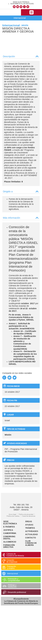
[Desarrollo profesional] (4, 592)
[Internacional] (4, 574)
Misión (25, 25)
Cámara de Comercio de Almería (15, 555)
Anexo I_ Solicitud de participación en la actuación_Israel (19, 326)
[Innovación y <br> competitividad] (4, 580)
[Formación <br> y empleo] (4, 567)
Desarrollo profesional (17, 592)
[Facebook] (14, 6)
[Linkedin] (21, 6)
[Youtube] (17, 6)
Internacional (20, 18)
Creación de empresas (12, 561)
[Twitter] (27, 6)
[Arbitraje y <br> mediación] (4, 586)
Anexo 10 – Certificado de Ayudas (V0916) (24, 332)
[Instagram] (24, 6)
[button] (31, 12)
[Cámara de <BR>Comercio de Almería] (4, 555)
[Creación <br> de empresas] (4, 561)
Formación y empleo (11, 567)
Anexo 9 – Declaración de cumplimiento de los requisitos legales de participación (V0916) (25, 355)
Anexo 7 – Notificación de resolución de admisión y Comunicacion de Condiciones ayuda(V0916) (24, 342)
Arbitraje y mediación (12, 586)
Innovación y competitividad (14, 580)
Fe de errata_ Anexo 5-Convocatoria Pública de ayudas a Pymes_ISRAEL (21, 317)
